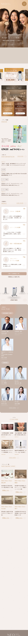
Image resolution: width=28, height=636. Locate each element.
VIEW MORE (20, 156)
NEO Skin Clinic (6, 4)
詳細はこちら (5, 490)
